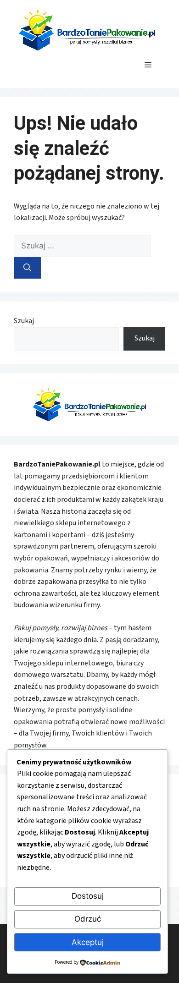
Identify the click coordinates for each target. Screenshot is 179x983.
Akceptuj (88, 942)
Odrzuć (87, 918)
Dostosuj (88, 896)
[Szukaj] (27, 268)
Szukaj (24, 321)
